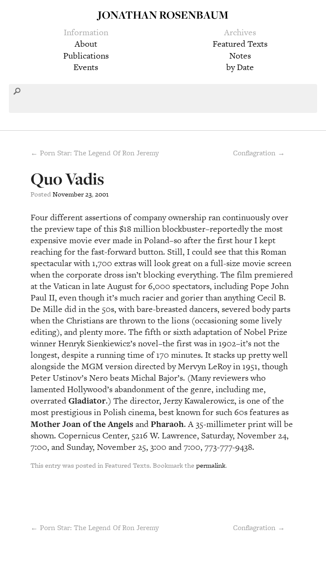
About (86, 44)
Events (85, 67)
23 (88, 194)
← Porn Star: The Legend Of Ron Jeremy (95, 153)
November (68, 194)
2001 (102, 194)
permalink (210, 465)
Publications (86, 56)
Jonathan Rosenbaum (163, 14)
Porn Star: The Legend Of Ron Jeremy (95, 527)
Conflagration (259, 527)
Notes (240, 56)
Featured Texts (240, 44)
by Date (240, 67)
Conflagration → (259, 153)
